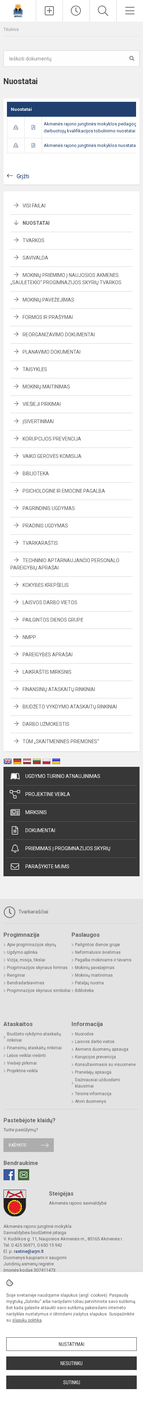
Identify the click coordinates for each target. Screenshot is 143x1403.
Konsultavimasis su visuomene (105, 1064)
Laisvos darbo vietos (50, 602)
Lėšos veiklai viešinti (26, 1055)
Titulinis (11, 29)
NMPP (29, 637)
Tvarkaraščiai (32, 912)
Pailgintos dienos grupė (53, 620)
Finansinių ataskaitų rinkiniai (59, 689)
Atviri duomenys (90, 1101)
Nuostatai (36, 223)
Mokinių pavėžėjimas (48, 300)
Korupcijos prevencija (52, 439)
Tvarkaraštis (40, 543)
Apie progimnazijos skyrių (31, 944)
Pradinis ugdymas (45, 525)
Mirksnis (36, 812)
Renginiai (16, 975)
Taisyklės (35, 369)
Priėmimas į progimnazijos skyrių (67, 848)
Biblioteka (36, 473)
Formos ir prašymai (48, 317)
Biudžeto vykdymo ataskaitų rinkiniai (70, 706)
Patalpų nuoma (89, 983)
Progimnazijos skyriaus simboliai (38, 990)
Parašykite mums (47, 866)
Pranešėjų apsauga (93, 1072)
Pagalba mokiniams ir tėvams (103, 960)
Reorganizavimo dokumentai (59, 334)
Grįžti (23, 176)
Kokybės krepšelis (46, 585)
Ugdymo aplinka (22, 952)
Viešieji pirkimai (42, 404)
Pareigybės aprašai (48, 654)
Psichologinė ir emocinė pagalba (64, 491)
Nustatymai (71, 1344)
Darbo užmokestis (46, 724)
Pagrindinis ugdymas (49, 508)
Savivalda (35, 258)
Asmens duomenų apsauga (101, 1049)
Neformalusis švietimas (98, 952)
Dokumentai (40, 830)
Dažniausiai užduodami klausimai (97, 1083)
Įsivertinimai (38, 421)
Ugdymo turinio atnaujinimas (62, 776)
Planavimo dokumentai (52, 352)
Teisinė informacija (93, 1093)
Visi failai (34, 205)
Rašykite (17, 1145)
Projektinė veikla (47, 794)
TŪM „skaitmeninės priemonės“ (61, 741)
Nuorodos (84, 1034)
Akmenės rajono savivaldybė (78, 1203)
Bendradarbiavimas (25, 983)
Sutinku (71, 1382)
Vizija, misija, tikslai (26, 960)
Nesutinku (71, 1363)
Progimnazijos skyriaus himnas (37, 967)
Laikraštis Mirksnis (47, 672)
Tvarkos (33, 240)
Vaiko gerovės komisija (52, 456)
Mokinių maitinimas (46, 386)
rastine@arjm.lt (29, 1251)
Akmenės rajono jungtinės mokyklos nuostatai (90, 145)
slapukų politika (27, 1320)
